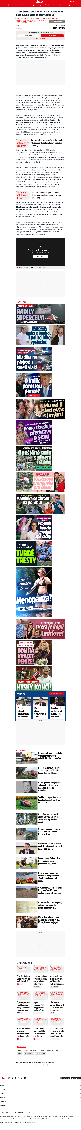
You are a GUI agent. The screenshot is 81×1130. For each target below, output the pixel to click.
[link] (9, 1078)
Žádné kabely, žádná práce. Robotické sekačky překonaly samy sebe (49, 861)
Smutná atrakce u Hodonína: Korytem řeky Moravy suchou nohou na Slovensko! (50, 890)
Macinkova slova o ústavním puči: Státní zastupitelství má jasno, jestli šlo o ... (40, 712)
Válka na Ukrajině (34, 1050)
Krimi (57, 1050)
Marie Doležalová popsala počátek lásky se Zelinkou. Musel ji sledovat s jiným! (49, 919)
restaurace (25, 1062)
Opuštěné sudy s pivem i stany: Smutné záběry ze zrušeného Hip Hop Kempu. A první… (50, 818)
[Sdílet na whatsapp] (61, 28)
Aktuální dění (21, 1047)
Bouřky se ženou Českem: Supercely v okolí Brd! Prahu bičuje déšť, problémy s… (50, 770)
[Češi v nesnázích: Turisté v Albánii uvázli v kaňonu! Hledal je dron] (26, 834)
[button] (65, 1078)
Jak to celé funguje (40, 38)
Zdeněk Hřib (32, 1062)
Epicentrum (50, 1050)
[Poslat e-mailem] (63, 28)
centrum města (31, 1065)
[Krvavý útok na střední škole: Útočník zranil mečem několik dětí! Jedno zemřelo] (26, 758)
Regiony (20, 1053)
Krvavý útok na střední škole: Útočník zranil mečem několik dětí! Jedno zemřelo (50, 755)
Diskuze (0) (19, 28)
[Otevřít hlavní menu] (1, 1)
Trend (20, 1062)
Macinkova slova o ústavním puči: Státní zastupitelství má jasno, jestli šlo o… (50, 846)
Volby (25, 1050)
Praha (45, 1065)
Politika (19, 704)
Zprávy (19, 1050)
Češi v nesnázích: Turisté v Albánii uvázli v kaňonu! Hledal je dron (49, 831)
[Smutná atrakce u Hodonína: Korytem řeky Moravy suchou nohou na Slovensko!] (26, 892)
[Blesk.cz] (40, 1)
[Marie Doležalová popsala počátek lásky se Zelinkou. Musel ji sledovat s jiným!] (26, 922)
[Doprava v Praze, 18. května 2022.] (40, 20)
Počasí (42, 1050)
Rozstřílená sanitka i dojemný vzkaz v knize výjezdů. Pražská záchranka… (50, 905)
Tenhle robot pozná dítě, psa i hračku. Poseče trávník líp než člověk (50, 800)
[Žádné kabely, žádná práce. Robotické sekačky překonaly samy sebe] (26, 863)
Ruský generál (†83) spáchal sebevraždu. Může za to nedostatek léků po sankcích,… (49, 786)
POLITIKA (21, 694)
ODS (17, 1062)
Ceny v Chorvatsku (40, 1053)
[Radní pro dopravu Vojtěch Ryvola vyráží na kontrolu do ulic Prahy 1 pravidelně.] (24, 21)
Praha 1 (41, 1065)
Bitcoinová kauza (29, 1053)
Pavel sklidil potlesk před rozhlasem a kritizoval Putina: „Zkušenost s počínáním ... (57, 712)
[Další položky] (79, 5)
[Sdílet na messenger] (59, 28)
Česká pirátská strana (21, 1065)
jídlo (37, 1065)
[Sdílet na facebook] (54, 28)
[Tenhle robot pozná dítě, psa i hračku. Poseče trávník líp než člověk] (26, 803)
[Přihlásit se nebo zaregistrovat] (78, 1)
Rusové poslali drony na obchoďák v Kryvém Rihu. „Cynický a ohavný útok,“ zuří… (48, 876)
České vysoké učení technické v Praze (45, 1062)
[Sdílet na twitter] (56, 28)
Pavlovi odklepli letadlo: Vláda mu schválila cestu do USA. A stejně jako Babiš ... (23, 712)
